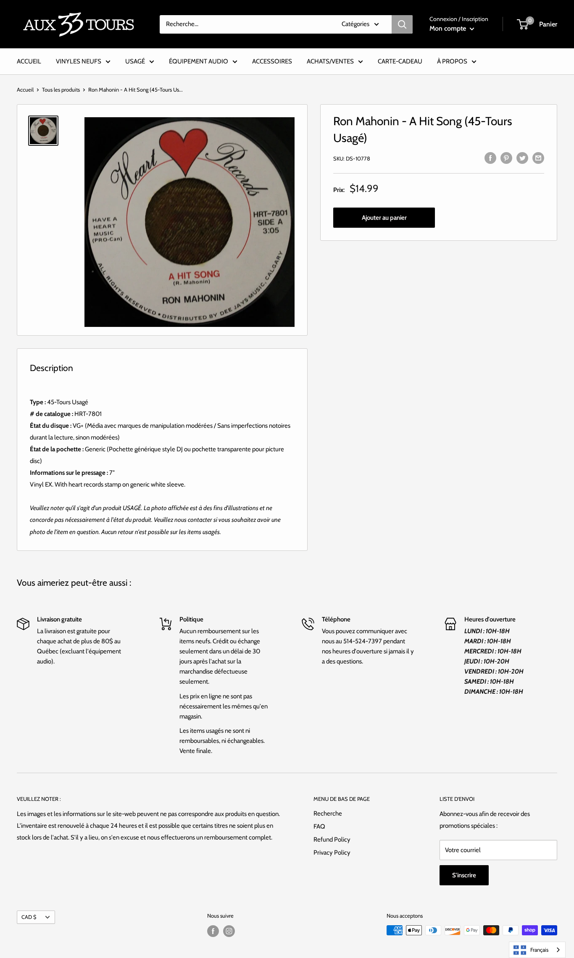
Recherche (327, 813)
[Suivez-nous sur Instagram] (229, 931)
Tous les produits (61, 89)
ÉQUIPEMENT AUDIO (198, 61)
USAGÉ (135, 61)
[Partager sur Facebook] (490, 157)
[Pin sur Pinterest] (506, 157)
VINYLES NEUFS (78, 61)
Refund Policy (331, 839)
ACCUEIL (29, 61)
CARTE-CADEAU (400, 61)
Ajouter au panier (384, 217)
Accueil (25, 89)
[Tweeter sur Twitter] (522, 157)
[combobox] (537, 950)
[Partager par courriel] (538, 157)
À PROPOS (452, 61)
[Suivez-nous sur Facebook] (213, 931)
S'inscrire (464, 875)
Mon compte (448, 28)
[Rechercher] (402, 24)
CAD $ (28, 917)
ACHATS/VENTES (330, 61)
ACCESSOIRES (272, 61)
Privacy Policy (331, 852)
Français (539, 949)
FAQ (319, 826)
